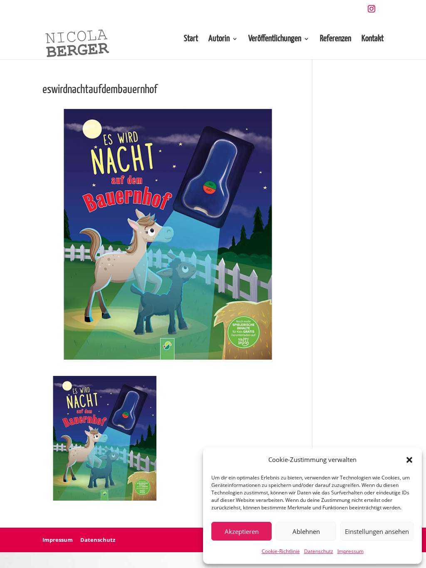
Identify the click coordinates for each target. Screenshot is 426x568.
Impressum (350, 551)
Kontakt (373, 39)
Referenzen (335, 39)
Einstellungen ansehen (377, 531)
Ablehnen (306, 531)
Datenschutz (318, 551)
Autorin (219, 39)
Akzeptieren (242, 531)
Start (191, 39)
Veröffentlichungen (274, 39)
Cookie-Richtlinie (281, 551)
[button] (409, 460)
